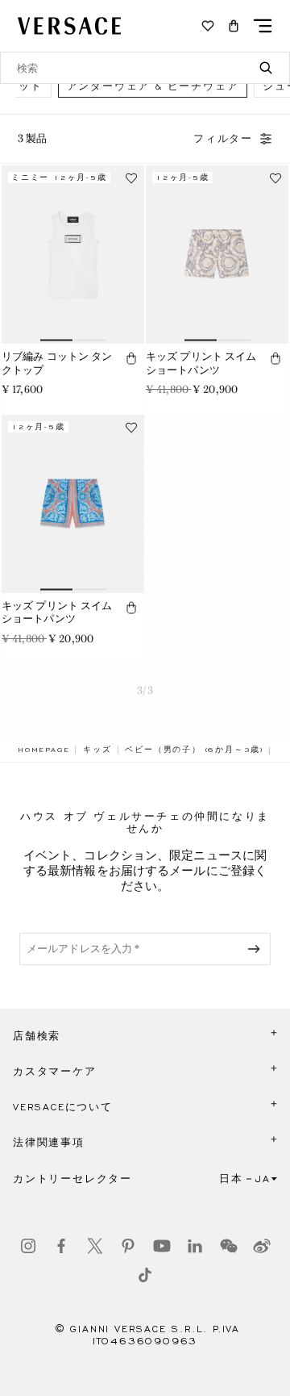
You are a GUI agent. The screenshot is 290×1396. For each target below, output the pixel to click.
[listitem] (153, 86)
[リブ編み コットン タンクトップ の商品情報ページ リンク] (73, 254)
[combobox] (145, 67)
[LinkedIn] (195, 1246)
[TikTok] (145, 1275)
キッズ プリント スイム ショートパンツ (201, 363)
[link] (43, 750)
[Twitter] (95, 1246)
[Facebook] (61, 1246)
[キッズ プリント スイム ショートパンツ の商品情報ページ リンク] (217, 254)
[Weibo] (261, 1246)
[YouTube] (162, 1246)
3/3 (144, 690)
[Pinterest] (128, 1246)
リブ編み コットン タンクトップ (57, 363)
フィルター (223, 138)
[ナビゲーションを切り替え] (262, 26)
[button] (233, 25)
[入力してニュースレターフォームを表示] (257, 949)
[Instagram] (28, 1246)
